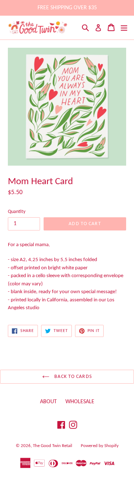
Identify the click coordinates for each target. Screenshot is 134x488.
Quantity (16, 211)
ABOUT (48, 402)
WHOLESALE (79, 402)
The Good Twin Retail (52, 445)
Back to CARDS (72, 376)
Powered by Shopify (100, 445)
